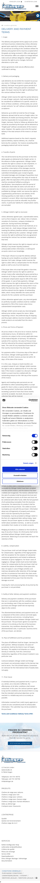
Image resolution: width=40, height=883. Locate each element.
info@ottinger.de (7, 781)
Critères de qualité (8, 849)
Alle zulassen (20, 469)
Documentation (7, 861)
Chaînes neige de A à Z (9, 823)
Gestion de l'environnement (11, 821)
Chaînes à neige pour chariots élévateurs (16, 801)
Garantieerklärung (10, 876)
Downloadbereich (8, 856)
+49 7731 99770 (14, 777)
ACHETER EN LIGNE (31, 1)
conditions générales (11, 871)
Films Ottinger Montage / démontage (14, 858)
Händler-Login (15, 1)
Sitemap (23, 876)
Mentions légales (9, 878)
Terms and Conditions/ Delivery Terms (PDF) (17, 714)
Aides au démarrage (8, 804)
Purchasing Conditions (12, 873)
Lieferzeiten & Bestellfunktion (12, 847)
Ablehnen (20, 481)
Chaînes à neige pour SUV (10, 795)
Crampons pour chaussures (11, 806)
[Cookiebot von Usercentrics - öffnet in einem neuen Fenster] (29, 400)
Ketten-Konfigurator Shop (10, 845)
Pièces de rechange (8, 852)
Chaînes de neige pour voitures (12, 792)
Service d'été (6, 854)
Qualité (4, 819)
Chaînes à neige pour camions (12, 797)
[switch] (35, 442)
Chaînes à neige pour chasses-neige (14, 799)
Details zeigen (28, 463)
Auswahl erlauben (20, 475)
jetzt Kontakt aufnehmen (20, 743)
